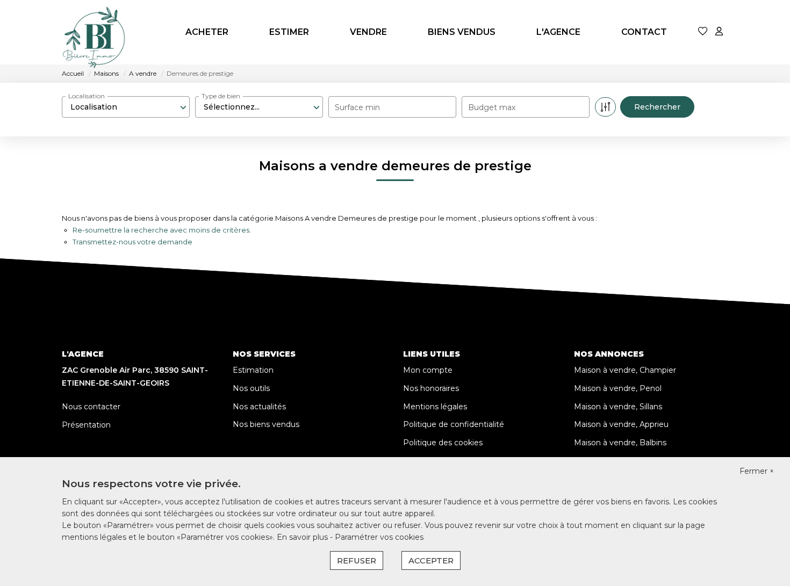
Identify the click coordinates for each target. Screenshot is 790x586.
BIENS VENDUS (461, 32)
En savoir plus (303, 537)
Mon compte (428, 370)
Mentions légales (435, 406)
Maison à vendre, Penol (618, 388)
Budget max (491, 107)
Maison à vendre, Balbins (620, 442)
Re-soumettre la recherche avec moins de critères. (162, 230)
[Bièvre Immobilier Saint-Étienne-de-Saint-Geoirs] (94, 32)
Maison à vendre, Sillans (618, 406)
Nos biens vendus (266, 424)
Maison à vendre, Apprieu (621, 424)
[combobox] (125, 107)
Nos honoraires (431, 388)
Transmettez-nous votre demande (132, 241)
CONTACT (644, 32)
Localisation (86, 96)
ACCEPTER (431, 560)
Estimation (253, 370)
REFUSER (356, 560)
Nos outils (251, 388)
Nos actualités (259, 406)
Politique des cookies (443, 442)
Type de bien (221, 96)
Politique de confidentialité (453, 424)
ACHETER (206, 32)
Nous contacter (91, 406)
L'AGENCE (558, 32)
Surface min (357, 107)
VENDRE (368, 32)
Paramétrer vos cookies (379, 537)
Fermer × (756, 471)
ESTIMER (289, 32)
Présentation (86, 425)
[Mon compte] (719, 32)
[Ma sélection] (703, 32)
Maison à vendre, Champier (625, 370)
